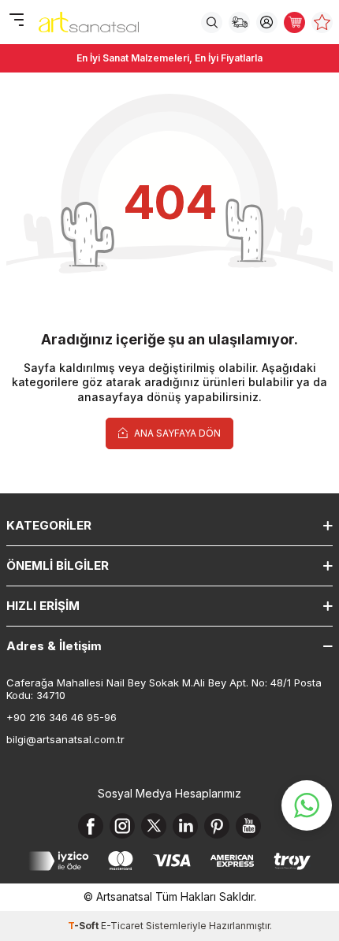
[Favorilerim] (322, 22)
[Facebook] (90, 826)
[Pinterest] (216, 826)
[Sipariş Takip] (239, 22)
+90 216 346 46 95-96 (61, 717)
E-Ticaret (122, 926)
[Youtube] (248, 826)
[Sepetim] (294, 22)
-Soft (84, 926)
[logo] (89, 22)
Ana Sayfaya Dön (176, 433)
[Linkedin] (185, 826)
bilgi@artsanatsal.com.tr (65, 739)
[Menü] (16, 20)
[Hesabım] (267, 22)
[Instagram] (122, 826)
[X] (153, 826)
